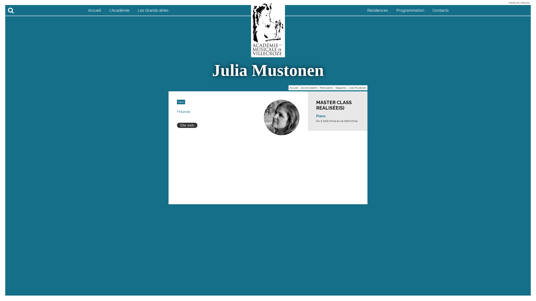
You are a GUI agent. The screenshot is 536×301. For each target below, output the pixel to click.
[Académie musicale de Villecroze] (268, 29)
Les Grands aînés (153, 10)
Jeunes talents (308, 87)
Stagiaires (340, 87)
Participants (326, 87)
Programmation (410, 10)
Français (514, 3)
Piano (321, 116)
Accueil (94, 10)
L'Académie (119, 10)
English (525, 3)
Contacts (441, 10)
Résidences (377, 10)
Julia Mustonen (357, 87)
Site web (187, 125)
